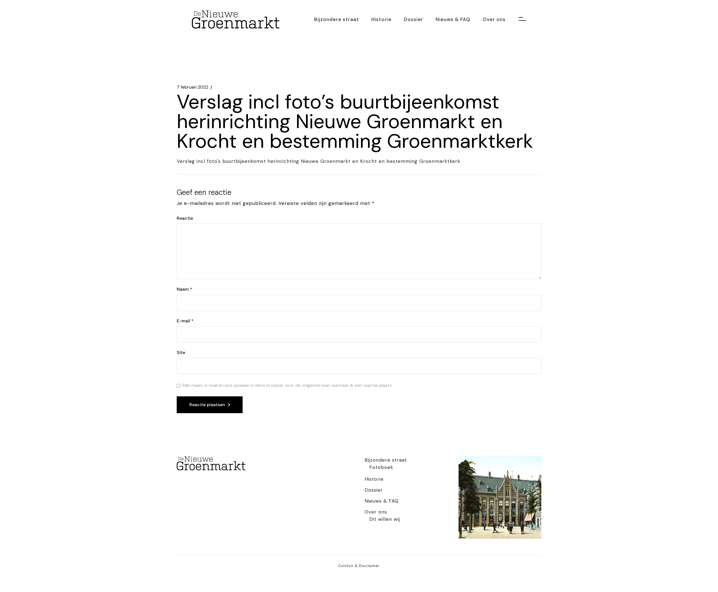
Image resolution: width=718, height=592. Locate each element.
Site (181, 352)
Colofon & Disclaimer (359, 565)
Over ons (376, 512)
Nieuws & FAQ (382, 501)
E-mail (185, 321)
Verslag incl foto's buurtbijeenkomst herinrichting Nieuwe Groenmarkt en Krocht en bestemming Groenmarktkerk (318, 161)
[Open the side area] (522, 19)
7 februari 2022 (192, 87)
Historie (374, 479)
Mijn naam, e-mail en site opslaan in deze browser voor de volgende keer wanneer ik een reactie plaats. (288, 385)
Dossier (374, 490)
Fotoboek (381, 467)
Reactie (185, 218)
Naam (184, 289)
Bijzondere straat (386, 460)
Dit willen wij (384, 519)
